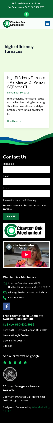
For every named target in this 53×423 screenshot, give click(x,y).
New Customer (13, 205)
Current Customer (36, 205)
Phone (6, 188)
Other (8, 209)
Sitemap (7, 346)
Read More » (14, 121)
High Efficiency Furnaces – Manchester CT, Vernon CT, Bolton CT (26, 82)
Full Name (8, 163)
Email (6, 176)
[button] (47, 23)
